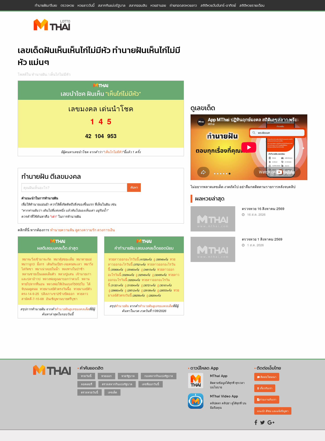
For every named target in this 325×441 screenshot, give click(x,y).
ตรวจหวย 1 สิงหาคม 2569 (262, 239)
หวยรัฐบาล (128, 376)
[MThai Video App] (195, 400)
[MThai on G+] (271, 422)
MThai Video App (224, 396)
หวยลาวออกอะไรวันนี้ (124, 259)
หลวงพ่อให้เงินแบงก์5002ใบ (65, 283)
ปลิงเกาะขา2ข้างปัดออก (58, 293)
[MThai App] (195, 380)
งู (154, 259)
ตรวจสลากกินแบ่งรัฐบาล (117, 384)
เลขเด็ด (112, 392)
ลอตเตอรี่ (86, 384)
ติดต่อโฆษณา (268, 377)
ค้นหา (134, 187)
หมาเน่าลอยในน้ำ (47, 268)
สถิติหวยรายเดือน (251, 5)
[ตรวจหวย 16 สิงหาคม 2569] (213, 222)
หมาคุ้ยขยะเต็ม (64, 259)
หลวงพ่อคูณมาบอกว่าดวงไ (61, 278)
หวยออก (106, 376)
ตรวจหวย (67, 5)
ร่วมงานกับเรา (267, 399)
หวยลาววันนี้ (86, 5)
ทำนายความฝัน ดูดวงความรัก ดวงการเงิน (82, 229)
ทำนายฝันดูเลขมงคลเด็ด (72, 309)
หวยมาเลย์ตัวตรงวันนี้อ (55, 288)
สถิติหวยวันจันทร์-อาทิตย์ (218, 5)
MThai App (218, 375)
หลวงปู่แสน (66, 274)
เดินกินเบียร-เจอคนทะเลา (64, 264)
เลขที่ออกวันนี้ (150, 384)
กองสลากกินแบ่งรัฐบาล (158, 376)
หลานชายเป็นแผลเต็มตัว (39, 274)
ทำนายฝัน (122, 306)
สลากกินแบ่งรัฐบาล (111, 5)
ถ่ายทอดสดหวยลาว (183, 5)
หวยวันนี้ (86, 376)
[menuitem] (46, 5)
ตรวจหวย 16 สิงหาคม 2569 (263, 208)
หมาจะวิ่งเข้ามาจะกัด (36, 259)
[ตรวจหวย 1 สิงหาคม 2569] (213, 253)
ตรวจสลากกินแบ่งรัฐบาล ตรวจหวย (52, 25)
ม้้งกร (40, 264)
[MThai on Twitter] (262, 422)
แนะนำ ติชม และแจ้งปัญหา (273, 411)
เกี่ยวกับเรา (265, 388)
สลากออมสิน (138, 5)
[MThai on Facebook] (255, 422)
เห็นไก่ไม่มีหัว (60, 74)
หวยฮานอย (158, 5)
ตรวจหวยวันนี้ (89, 392)
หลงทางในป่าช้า (73, 268)
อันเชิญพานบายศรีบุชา (61, 298)
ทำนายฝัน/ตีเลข (46, 5)
